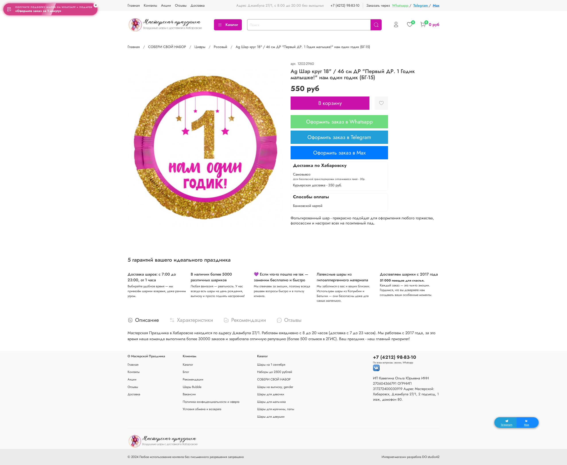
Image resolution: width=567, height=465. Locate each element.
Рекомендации (193, 379)
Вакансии (189, 394)
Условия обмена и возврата (202, 409)
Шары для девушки (271, 416)
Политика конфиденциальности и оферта (211, 401)
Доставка (197, 5)
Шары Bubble (192, 387)
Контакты (150, 5)
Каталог (231, 24)
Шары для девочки (270, 394)
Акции (166, 5)
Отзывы (180, 5)
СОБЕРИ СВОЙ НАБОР (167, 46)
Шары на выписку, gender (275, 387)
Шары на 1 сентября (271, 364)
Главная (134, 5)
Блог (186, 372)
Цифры (199, 46)
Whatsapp (401, 5)
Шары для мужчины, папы (275, 409)
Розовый (220, 46)
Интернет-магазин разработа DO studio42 (410, 457)
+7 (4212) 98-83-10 (344, 5)
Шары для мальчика (271, 401)
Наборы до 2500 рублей (274, 372)
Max (436, 5)
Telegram (421, 5)
